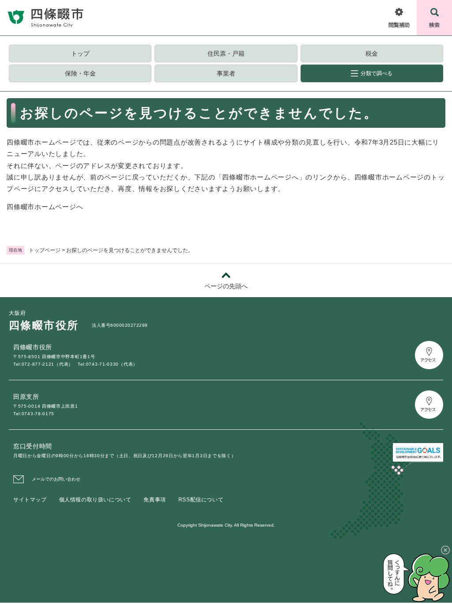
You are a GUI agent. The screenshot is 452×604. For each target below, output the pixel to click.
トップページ (44, 250)
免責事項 (154, 500)
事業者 (226, 73)
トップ (80, 53)
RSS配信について (200, 500)
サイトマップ (30, 500)
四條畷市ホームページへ (45, 206)
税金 (371, 53)
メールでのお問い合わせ (56, 479)
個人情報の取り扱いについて (95, 500)
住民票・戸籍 (226, 53)
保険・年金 (80, 73)
